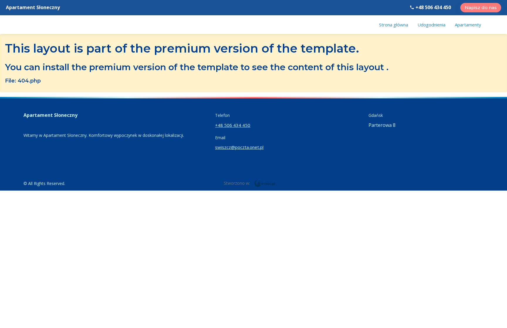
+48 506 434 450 (432, 7)
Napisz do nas (481, 7)
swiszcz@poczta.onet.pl (239, 147)
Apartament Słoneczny (33, 7)
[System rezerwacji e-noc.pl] (265, 183)
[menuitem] (393, 25)
